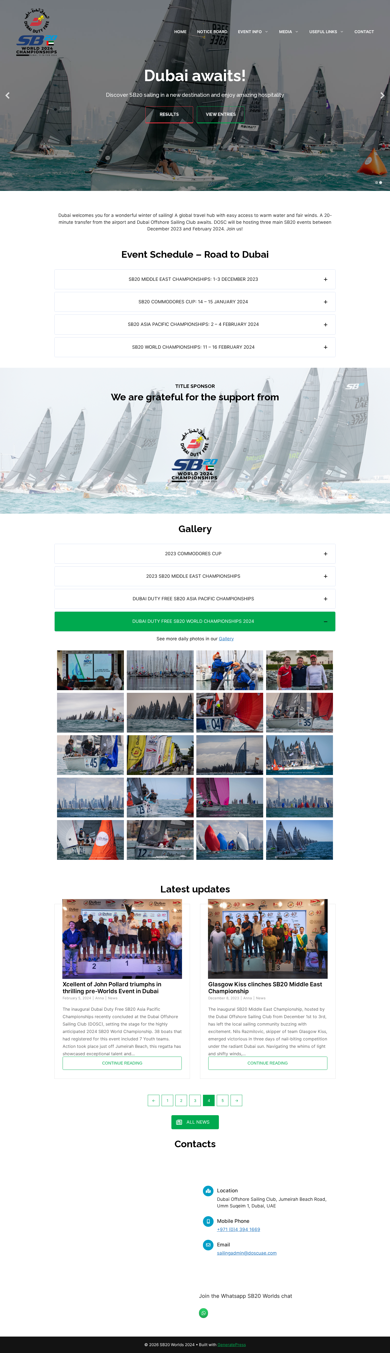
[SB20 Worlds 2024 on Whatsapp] (203, 1313)
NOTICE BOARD (212, 31)
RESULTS (169, 114)
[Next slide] (382, 95)
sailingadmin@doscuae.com (247, 1253)
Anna (100, 998)
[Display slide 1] (376, 182)
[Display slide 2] (380, 182)
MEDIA (285, 31)
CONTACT (364, 31)
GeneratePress (232, 1344)
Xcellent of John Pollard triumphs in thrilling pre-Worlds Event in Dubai (112, 988)
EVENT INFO (250, 31)
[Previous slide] (7, 95)
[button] (195, 279)
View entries (221, 114)
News (113, 998)
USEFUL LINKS (323, 31)
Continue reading (122, 1063)
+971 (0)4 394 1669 (238, 1229)
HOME (180, 31)
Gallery (226, 638)
